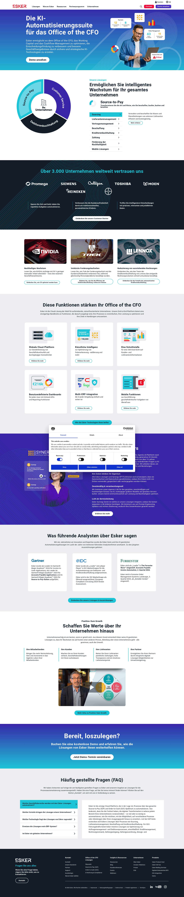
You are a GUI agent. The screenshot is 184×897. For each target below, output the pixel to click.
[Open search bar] (141, 6)
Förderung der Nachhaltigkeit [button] (99, 143)
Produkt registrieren (131, 887)
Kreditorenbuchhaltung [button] (103, 133)
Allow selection (92, 467)
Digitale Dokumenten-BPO (160, 870)
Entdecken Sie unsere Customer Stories (92, 218)
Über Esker (136, 862)
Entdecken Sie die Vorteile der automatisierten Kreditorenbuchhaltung (138, 281)
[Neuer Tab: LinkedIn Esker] (151, 887)
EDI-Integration (157, 873)
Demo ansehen (163, 6)
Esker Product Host (158, 862)
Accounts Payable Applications (44, 575)
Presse (135, 867)
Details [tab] (92, 435)
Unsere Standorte (70, 865)
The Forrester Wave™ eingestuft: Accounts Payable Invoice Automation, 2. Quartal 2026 (137, 567)
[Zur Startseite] (23, 860)
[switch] (81, 459)
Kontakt (149, 6)
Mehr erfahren (135, 123)
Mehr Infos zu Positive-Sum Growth (92, 713)
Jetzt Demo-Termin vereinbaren (92, 757)
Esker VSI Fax (156, 865)
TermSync (143, 887)
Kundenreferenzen (116, 867)
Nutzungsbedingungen (106, 887)
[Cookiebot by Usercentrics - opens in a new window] (124, 428)
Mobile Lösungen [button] (100, 149)
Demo (154, 876)
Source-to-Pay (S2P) (91, 867)
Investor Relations (139, 865)
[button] (168, 2)
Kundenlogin (69, 873)
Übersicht (88, 864)
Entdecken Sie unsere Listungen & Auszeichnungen (92, 600)
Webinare (113, 873)
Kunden (160, 2)
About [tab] (121, 435)
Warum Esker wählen (71, 876)
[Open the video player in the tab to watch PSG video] (92, 705)
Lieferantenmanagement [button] (104, 119)
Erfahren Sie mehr (37, 361)
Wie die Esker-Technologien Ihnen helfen (92, 422)
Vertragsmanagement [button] (102, 124)
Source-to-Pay (112, 102)
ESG (134, 870)
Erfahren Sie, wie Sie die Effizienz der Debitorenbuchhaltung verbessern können (92, 281)
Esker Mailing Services (159, 867)
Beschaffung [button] (98, 128)
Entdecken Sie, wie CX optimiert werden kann (42, 282)
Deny (64, 467)
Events (112, 870)
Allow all (119, 467)
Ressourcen (114, 862)
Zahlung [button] (96, 137)
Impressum (93, 887)
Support (67, 870)
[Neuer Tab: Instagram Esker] (165, 887)
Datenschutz (119, 887)
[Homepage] (20, 7)
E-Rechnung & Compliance (93, 872)
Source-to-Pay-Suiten (40, 579)
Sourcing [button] (96, 114)
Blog (111, 865)
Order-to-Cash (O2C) (92, 870)
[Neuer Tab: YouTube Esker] (158, 887)
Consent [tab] (63, 435)
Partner (67, 867)
